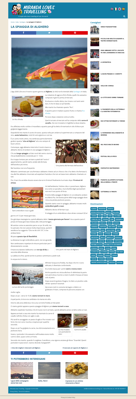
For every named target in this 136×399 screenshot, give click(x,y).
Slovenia (104, 252)
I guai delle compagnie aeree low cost (19, 382)
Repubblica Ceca (96, 245)
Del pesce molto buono (110, 144)
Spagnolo (123, 9)
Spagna (111, 252)
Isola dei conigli (107, 86)
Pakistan (101, 241)
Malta (103, 237)
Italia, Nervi (42, 381)
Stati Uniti (119, 252)
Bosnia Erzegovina (97, 212)
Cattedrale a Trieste (109, 192)
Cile (99, 216)
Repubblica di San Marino (112, 245)
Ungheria (109, 259)
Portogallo (118, 241)
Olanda (93, 241)
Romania (94, 248)
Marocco (110, 237)
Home (12, 22)
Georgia (116, 223)
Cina (104, 216)
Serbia (114, 248)
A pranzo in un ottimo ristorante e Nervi (74, 382)
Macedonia (95, 237)
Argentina (102, 209)
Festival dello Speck (109, 156)
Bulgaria (116, 212)
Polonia (109, 241)
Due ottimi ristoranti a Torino (113, 121)
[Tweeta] (49, 33)
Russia (101, 248)
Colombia (117, 216)
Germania (94, 227)
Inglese (112, 9)
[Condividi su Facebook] (23, 33)
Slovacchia (95, 252)
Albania (93, 209)
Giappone (103, 227)
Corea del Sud (96, 219)
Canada (93, 216)
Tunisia (114, 255)
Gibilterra (111, 227)
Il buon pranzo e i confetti (111, 74)
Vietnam (119, 262)
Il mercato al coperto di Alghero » (75, 348)
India (103, 230)
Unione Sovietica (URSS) (99, 262)
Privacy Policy (14, 391)
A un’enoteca (106, 62)
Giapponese (119, 9)
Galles (109, 223)
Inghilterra (111, 230)
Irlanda (94, 234)
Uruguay (112, 262)
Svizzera (100, 255)
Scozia (108, 248)
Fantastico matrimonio (110, 168)
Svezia (93, 255)
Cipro (110, 216)
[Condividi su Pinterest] (75, 33)
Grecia (119, 227)
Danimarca (119, 219)
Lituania (115, 234)
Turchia (93, 259)
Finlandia (94, 223)
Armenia (110, 209)
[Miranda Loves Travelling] (33, 9)
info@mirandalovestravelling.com (93, 388)
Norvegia (118, 237)
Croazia (105, 219)
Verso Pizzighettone (108, 27)
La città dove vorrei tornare (112, 97)
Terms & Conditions (24, 391)
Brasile (108, 212)
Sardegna (22, 22)
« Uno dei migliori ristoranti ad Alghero (25, 348)
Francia (102, 223)
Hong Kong (95, 230)
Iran (118, 230)
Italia (17, 22)
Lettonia (108, 234)
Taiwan (107, 255)
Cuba (111, 219)
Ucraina (101, 259)
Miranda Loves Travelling (17, 388)
